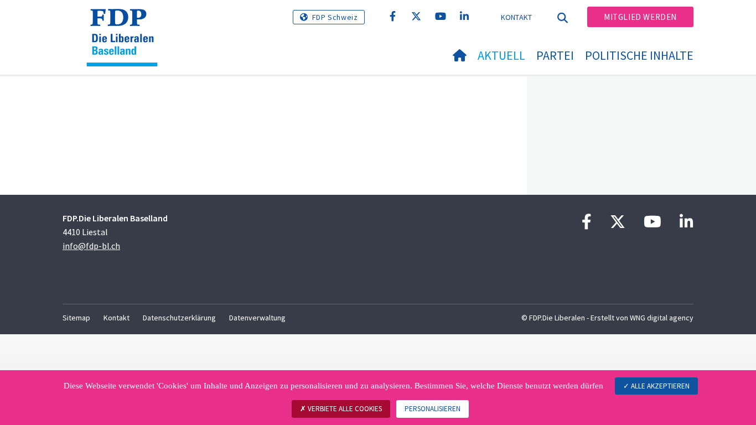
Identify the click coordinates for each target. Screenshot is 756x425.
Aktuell (501, 55)
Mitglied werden (640, 17)
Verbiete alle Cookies (344, 408)
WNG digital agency (661, 318)
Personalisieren (432, 408)
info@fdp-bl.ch (91, 245)
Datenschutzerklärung (179, 318)
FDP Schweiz (335, 17)
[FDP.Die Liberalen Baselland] (126, 23)
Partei (555, 55)
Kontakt (516, 17)
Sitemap (76, 318)
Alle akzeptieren (659, 386)
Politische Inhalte (639, 55)
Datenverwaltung (257, 318)
